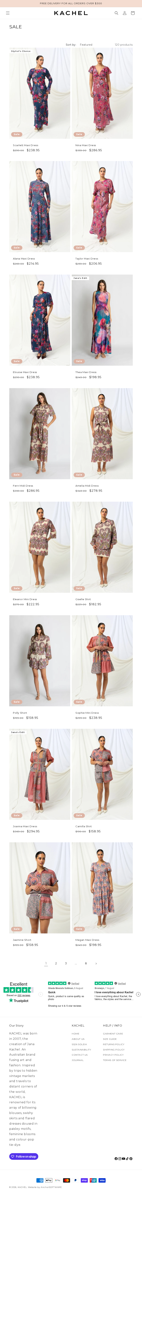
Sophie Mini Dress (87, 712)
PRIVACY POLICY (113, 1054)
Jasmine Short (22, 939)
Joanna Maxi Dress (25, 826)
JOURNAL (78, 1060)
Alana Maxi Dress (24, 258)
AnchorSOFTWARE (51, 1187)
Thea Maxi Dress (86, 372)
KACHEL (22, 1187)
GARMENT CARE (113, 1033)
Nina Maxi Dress (85, 145)
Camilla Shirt (83, 826)
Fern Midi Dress (23, 485)
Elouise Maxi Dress (25, 372)
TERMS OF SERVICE (115, 1060)
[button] (8, 13)
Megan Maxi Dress (87, 939)
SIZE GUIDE (110, 1039)
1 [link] (46, 963)
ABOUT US (78, 1039)
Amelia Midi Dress (87, 485)
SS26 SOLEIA (79, 1044)
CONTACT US (80, 1054)
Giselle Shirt (83, 599)
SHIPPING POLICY (114, 1049)
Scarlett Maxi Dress (25, 145)
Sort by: (71, 44)
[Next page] (96, 964)
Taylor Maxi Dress (86, 258)
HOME (75, 1033)
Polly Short (20, 712)
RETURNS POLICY (113, 1044)
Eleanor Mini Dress (25, 599)
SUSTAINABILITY (81, 1049)
